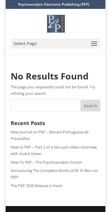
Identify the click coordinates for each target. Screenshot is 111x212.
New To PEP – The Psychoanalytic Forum (46, 162)
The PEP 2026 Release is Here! (36, 185)
